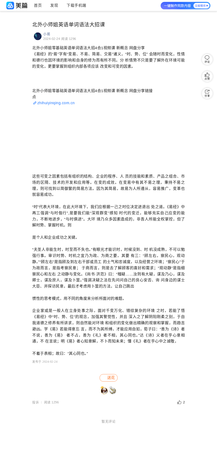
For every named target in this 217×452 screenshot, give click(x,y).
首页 (38, 5)
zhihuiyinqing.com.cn (56, 103)
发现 (54, 5)
